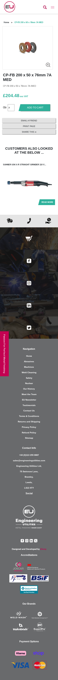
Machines (29, 367)
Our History (29, 389)
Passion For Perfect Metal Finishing (4, 353)
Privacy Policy (29, 427)
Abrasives (29, 361)
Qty (5, 107)
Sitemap (29, 438)
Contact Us (29, 410)
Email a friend (29, 120)
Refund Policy (29, 432)
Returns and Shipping (29, 421)
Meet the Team (29, 394)
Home (6, 22)
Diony (43, 549)
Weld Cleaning (29, 372)
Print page (29, 126)
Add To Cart (35, 107)
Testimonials (29, 405)
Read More (47, 202)
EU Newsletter (29, 400)
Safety (29, 378)
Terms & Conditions (29, 416)
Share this (28, 132)
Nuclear (29, 383)
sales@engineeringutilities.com (29, 460)
